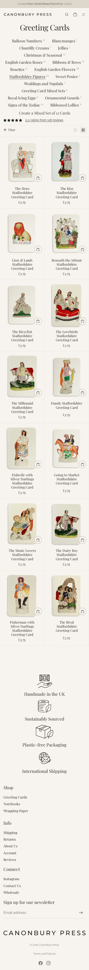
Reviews (9, 859)
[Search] (67, 14)
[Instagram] (48, 963)
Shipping (10, 832)
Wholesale (11, 892)
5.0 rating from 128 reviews (44, 120)
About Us (10, 846)
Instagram (11, 878)
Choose (41, 178)
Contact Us (12, 885)
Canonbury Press (49, 944)
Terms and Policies (44, 953)
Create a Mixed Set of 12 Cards (44, 112)
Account (9, 853)
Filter (11, 130)
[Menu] (84, 14)
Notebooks (11, 804)
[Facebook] (40, 963)
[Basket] (74, 14)
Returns (9, 839)
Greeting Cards (15, 797)
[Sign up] (81, 912)
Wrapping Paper (15, 810)
